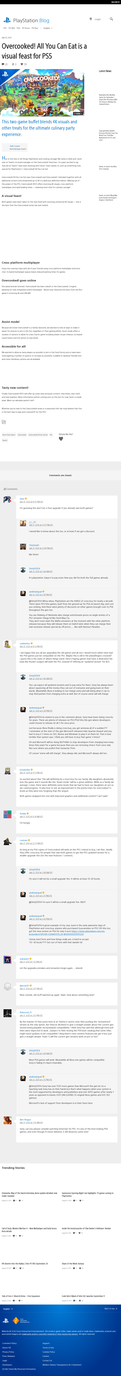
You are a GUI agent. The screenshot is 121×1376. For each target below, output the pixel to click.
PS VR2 (12, 28)
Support (46, 1343)
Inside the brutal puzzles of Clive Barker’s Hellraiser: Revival (86, 1228)
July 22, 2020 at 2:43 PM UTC (40, 918)
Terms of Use (48, 1347)
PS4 (18, 28)
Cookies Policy (49, 1352)
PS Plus (35, 28)
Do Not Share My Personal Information (19, 1369)
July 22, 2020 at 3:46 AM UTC (41, 678)
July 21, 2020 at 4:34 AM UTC (31, 816)
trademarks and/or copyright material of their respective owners (50, 1334)
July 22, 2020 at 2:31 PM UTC (40, 895)
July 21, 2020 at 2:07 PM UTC (31, 988)
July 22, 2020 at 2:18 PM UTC (40, 594)
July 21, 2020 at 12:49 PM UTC (41, 548)
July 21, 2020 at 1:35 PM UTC (31, 961)
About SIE (6, 1347)
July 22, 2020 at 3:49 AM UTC (41, 1053)
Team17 (4, 440)
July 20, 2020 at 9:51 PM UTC (31, 772)
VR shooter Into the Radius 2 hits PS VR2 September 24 (25, 1263)
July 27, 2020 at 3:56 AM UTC (31, 1122)
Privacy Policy (8, 1352)
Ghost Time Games (8, 435)
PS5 (5, 28)
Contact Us (47, 1360)
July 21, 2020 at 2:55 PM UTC (31, 1015)
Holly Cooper (15, 146)
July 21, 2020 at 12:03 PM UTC (41, 524)
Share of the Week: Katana (73, 1263)
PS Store (26, 28)
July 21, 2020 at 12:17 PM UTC (31, 843)
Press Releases (8, 1356)
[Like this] (20, 1200)
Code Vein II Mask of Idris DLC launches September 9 (83, 1296)
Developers (7, 1364)
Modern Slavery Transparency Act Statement (62, 1364)
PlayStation (31, 20)
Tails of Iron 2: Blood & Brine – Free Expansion (21, 1296)
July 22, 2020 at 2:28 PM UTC (40, 710)
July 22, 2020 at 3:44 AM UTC (41, 571)
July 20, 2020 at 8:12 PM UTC (31, 646)
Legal (4, 1360)
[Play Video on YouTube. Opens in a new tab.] (78, 113)
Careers (46, 1356)
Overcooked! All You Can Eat (38, 435)
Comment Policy (9, 1343)
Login (98, 19)
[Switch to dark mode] (90, 19)
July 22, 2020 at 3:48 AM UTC (41, 872)
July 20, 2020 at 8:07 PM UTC (31, 501)
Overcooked (22, 435)
